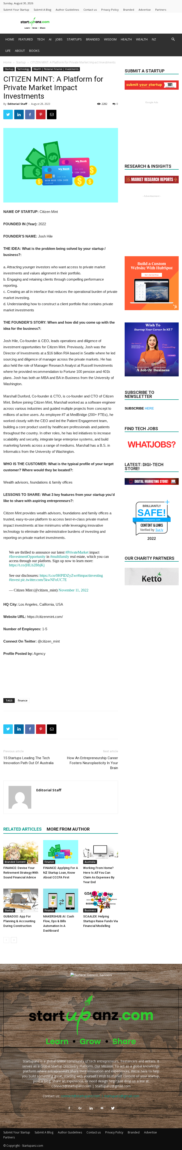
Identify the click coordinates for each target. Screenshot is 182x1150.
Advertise (145, 9)
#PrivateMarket (76, 552)
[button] (173, 39)
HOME (9, 39)
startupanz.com (151, 519)
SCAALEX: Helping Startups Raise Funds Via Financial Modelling (100, 921)
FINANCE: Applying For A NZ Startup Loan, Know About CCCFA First (60, 872)
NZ (154, 39)
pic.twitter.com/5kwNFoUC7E (44, 580)
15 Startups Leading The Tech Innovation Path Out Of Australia (28, 760)
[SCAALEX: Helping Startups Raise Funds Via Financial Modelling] (100, 900)
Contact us (90, 9)
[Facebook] (69, 1108)
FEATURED (25, 39)
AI (50, 39)
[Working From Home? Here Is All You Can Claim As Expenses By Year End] (100, 852)
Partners (160, 9)
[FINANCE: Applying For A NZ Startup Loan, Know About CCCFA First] (60, 852)
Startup (21, 62)
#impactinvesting (90, 575)
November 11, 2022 (73, 590)
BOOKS (34, 50)
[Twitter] (113, 1108)
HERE (149, 408)
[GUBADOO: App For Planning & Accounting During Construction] (20, 900)
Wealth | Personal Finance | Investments (55, 69)
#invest (14, 580)
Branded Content (15, 862)
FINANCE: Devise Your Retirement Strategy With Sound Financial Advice (20, 872)
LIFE (8, 50)
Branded (128, 9)
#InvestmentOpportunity (27, 557)
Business (90, 910)
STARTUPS (74, 39)
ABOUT (20, 50)
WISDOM (110, 39)
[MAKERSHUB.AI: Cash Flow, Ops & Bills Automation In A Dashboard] (60, 900)
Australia (90, 862)
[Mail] (102, 1108)
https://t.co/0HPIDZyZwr (58, 575)
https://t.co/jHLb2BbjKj (27, 565)
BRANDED (93, 39)
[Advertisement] (123, 23)
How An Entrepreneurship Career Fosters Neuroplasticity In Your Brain (92, 763)
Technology (23, 69)
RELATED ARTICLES (22, 829)
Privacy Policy (110, 9)
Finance (49, 862)
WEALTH (142, 39)
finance (22, 700)
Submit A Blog (42, 9)
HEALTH (126, 39)
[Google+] (80, 1108)
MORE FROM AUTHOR (68, 829)
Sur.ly (159, 530)
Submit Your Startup (16, 9)
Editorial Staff (17, 104)
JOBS (59, 39)
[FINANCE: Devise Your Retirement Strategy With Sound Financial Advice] (20, 852)
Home (7, 62)
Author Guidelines (67, 9)
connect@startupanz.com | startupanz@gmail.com (100, 1096)
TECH (41, 39)
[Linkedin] (91, 1108)
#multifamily (59, 557)
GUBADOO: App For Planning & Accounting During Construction (19, 921)
